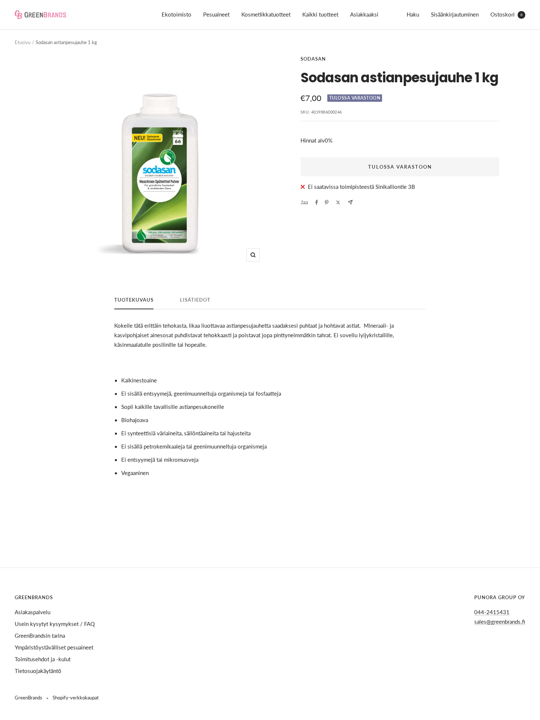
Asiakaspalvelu (32, 612)
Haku (413, 14)
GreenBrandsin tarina (40, 635)
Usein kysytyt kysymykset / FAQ (55, 623)
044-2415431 (492, 612)
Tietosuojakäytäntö (38, 670)
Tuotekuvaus (134, 300)
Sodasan (313, 59)
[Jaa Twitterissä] (338, 202)
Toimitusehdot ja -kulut (43, 659)
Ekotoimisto (176, 14)
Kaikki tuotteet (320, 14)
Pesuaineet (216, 14)
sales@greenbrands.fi (499, 621)
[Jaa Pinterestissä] (326, 202)
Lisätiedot (195, 300)
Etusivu (22, 42)
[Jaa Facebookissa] (316, 202)
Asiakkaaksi (364, 14)
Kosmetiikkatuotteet (266, 14)
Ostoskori (506, 14)
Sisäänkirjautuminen (455, 14)
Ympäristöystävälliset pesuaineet (54, 647)
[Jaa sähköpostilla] (350, 202)
